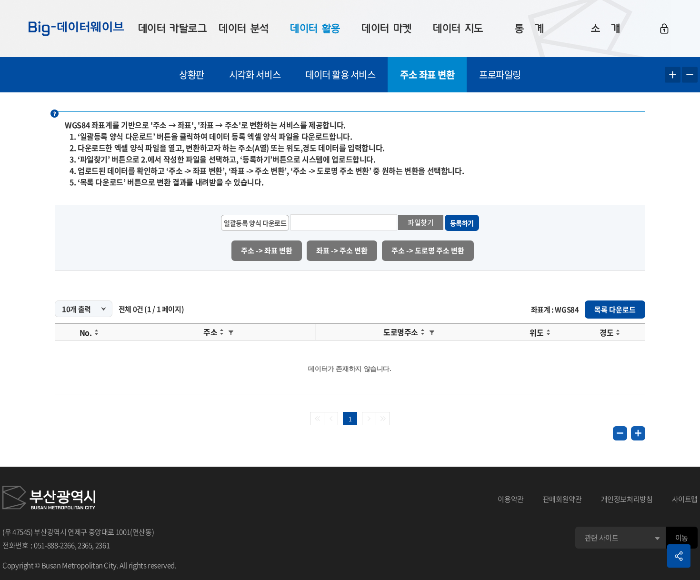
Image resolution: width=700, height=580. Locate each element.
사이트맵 (685, 499)
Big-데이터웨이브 (76, 28)
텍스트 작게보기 (690, 75)
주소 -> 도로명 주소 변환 (427, 250)
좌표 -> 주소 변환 (342, 250)
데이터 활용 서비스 (340, 74)
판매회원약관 (562, 499)
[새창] (48, 499)
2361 (102, 545)
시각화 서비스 (255, 74)
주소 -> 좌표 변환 (266, 250)
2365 (85, 545)
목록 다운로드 (615, 309)
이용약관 (511, 499)
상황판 (191, 74)
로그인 (664, 28)
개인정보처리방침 (627, 499)
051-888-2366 (54, 545)
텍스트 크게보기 (672, 75)
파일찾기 (421, 222)
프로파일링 (500, 74)
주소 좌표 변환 (427, 74)
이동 (681, 537)
